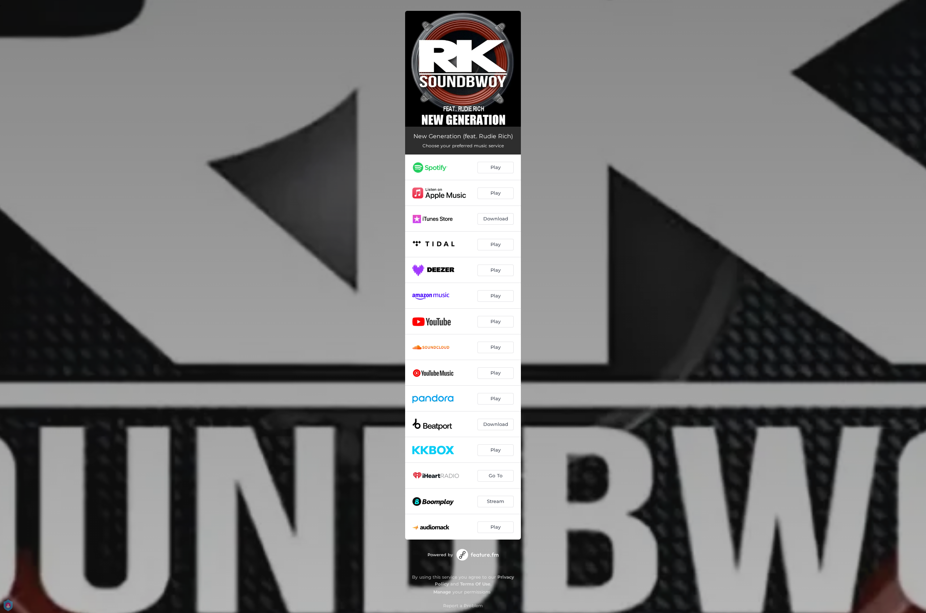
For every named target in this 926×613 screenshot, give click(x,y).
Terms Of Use (475, 584)
